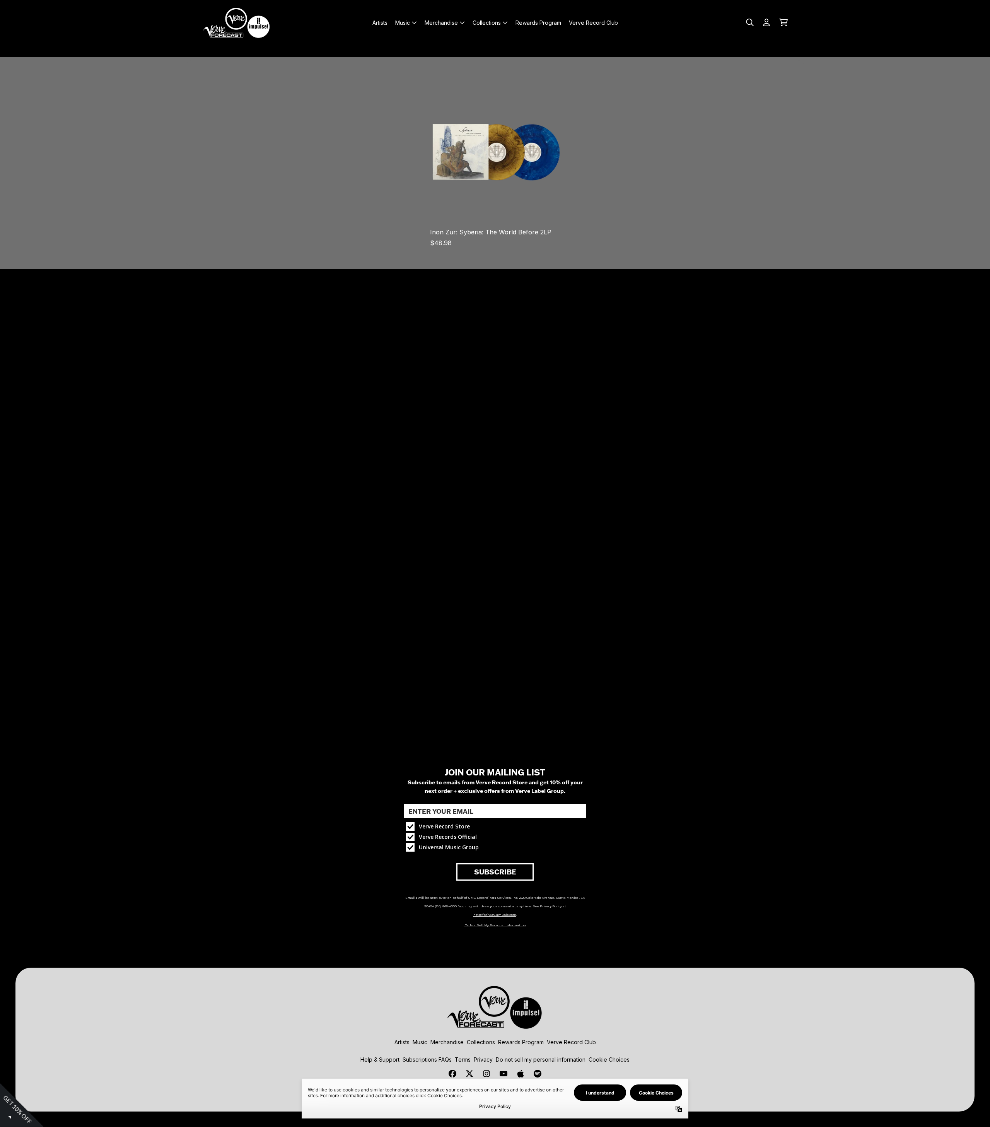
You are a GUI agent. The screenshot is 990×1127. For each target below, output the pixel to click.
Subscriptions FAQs (427, 1059)
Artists (402, 1042)
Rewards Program (521, 1042)
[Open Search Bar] (749, 22)
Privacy (483, 1059)
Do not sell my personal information (540, 1059)
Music (420, 1042)
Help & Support (379, 1059)
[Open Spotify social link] (537, 1073)
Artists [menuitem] (379, 22)
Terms (463, 1059)
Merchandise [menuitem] (441, 22)
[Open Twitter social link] (469, 1073)
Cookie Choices (609, 1059)
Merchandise (447, 1042)
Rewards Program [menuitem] (538, 22)
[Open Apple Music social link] (520, 1073)
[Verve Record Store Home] (236, 22)
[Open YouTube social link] (503, 1073)
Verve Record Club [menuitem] (593, 22)
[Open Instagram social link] (486, 1073)
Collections (481, 1042)
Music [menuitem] (402, 22)
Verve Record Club (571, 1042)
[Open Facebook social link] (452, 1073)
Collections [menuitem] (487, 22)
